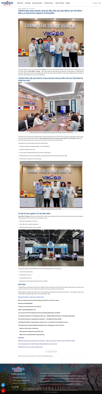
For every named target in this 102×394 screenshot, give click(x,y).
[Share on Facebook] (46, 352)
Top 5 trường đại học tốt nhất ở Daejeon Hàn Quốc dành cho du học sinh (37, 344)
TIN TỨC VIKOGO (59, 3)
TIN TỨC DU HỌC (48, 3)
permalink (50, 356)
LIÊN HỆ (68, 3)
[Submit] (99, 3)
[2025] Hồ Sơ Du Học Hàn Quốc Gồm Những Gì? (30, 347)
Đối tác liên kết (22, 8)
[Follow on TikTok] (15, 387)
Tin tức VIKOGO (31, 8)
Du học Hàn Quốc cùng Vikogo (32, 306)
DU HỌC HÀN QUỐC (37, 3)
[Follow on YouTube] (17, 387)
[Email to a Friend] (51, 352)
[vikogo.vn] (8, 3)
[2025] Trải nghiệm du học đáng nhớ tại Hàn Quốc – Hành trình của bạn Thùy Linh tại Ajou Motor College (46, 340)
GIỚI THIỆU (28, 3)
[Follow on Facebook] (13, 387)
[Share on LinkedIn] (56, 352)
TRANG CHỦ (20, 3)
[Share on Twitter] (49, 352)
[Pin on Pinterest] (53, 352)
